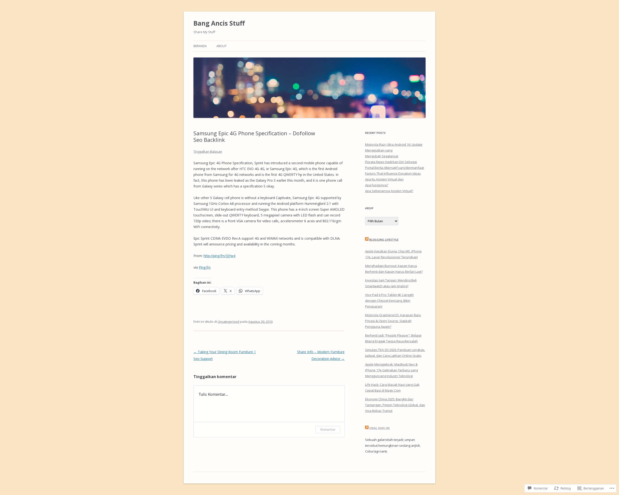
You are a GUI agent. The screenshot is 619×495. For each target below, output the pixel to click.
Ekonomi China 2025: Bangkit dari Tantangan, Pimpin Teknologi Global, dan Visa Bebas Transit (395, 405)
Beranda (200, 46)
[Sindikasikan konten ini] (366, 239)
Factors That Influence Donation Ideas (393, 173)
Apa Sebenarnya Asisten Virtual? (389, 191)
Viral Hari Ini (379, 428)
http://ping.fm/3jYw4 (219, 255)
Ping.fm (205, 267)
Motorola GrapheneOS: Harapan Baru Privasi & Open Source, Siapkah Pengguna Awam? (393, 321)
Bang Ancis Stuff (219, 23)
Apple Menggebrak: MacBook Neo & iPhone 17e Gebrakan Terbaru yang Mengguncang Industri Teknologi (391, 370)
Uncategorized (228, 321)
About (221, 46)
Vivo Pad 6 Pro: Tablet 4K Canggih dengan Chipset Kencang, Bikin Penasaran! (389, 300)
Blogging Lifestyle (383, 239)
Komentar (327, 429)
